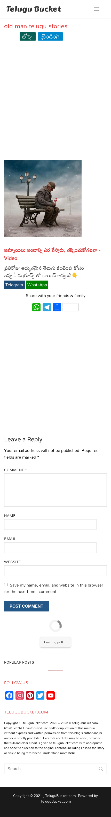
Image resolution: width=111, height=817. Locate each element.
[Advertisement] (55, 102)
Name (9, 515)
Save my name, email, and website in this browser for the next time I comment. (53, 588)
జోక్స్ (27, 36)
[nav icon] (96, 9)
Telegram (14, 285)
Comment (15, 469)
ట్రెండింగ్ (50, 36)
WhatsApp (37, 285)
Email (10, 538)
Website (12, 561)
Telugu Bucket (33, 9)
